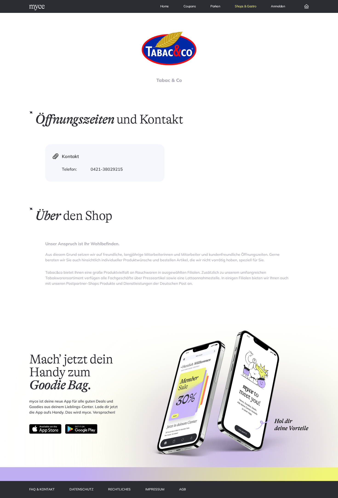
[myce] (37, 7)
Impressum (154, 489)
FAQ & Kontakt (42, 489)
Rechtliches (119, 489)
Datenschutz (81, 489)
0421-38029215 (107, 169)
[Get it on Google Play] (81, 429)
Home (164, 6)
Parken (215, 6)
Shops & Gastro (245, 6)
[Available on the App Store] (45, 429)
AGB (182, 489)
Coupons (189, 6)
